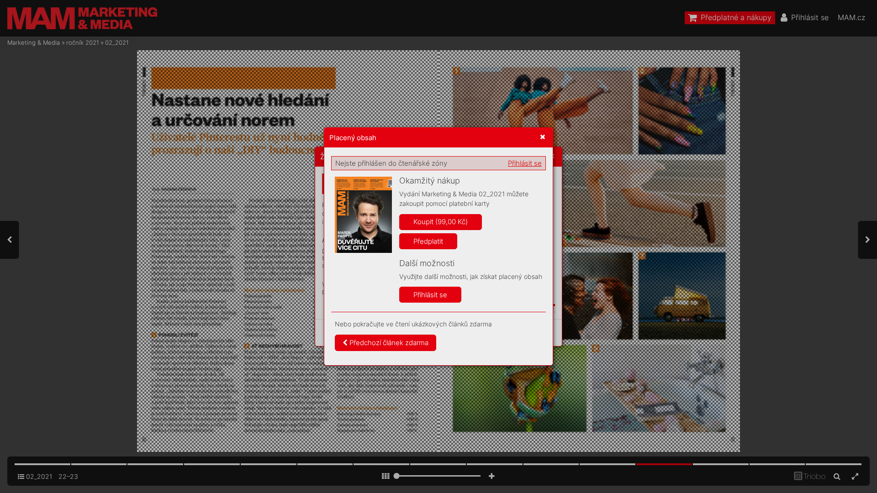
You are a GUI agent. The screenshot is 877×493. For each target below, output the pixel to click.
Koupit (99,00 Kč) (440, 221)
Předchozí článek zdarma (388, 342)
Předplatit (428, 241)
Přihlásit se (525, 163)
